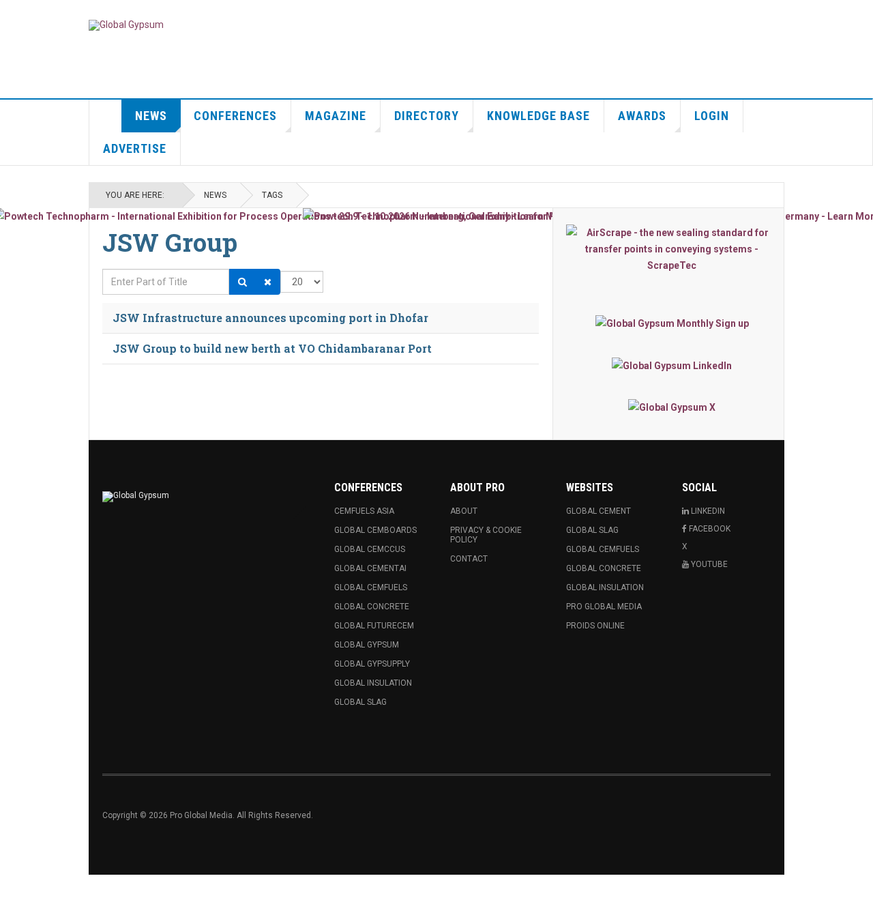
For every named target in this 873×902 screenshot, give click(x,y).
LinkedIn (707, 511)
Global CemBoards (375, 530)
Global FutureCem (374, 625)
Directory (426, 115)
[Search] (242, 282)
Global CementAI (370, 568)
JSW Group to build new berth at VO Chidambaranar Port (272, 348)
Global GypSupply (372, 664)
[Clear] (267, 282)
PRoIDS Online (595, 625)
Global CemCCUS (369, 549)
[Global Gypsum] (126, 25)
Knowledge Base (538, 115)
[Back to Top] (13, 888)
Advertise (134, 148)
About (463, 511)
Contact (469, 559)
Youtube (708, 564)
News (151, 115)
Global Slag (360, 702)
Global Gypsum (366, 645)
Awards (642, 115)
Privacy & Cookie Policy (486, 534)
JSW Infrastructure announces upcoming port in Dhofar (270, 317)
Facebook (708, 529)
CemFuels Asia (364, 511)
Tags (272, 195)
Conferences (235, 115)
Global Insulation (373, 683)
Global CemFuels (370, 587)
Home (105, 116)
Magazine (335, 115)
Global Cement (598, 511)
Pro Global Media (604, 606)
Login (711, 115)
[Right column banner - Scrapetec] (672, 249)
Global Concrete (371, 606)
